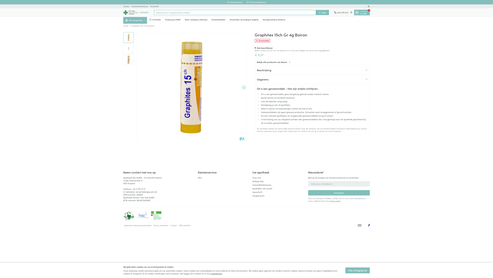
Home (125, 25)
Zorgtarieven (258, 195)
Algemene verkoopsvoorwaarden (137, 225)
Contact (126, 6)
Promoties (156, 19)
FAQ (200, 177)
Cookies (174, 225)
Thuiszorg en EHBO (173, 19)
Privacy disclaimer (161, 225)
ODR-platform (185, 225)
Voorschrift (154, 6)
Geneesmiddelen (218, 19)
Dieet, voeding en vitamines (196, 19)
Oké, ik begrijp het (357, 270)
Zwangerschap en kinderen (274, 19)
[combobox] (235, 12)
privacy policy (335, 201)
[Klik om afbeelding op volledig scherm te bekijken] (191, 87)
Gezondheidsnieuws (140, 6)
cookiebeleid (216, 273)
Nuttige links (258, 181)
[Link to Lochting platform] (369, 225)
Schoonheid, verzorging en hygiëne (244, 19)
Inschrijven (339, 192)
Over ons (256, 177)
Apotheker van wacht (262, 188)
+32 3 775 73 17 (138, 189)
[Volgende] (244, 87)
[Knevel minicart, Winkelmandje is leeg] (357, 12)
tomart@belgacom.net (146, 191)
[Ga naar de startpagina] (136, 12)
